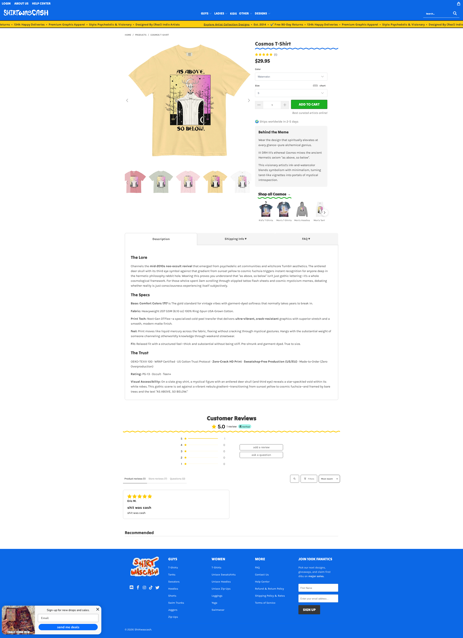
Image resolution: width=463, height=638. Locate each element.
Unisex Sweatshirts (224, 574)
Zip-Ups (173, 616)
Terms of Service (265, 602)
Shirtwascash (143, 629)
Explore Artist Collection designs (218, 24)
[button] (206, 13)
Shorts (172, 595)
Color (258, 69)
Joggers (172, 609)
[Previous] (127, 100)
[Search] (454, 14)
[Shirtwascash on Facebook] (138, 587)
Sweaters (174, 581)
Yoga (214, 602)
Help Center (262, 581)
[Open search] (294, 479)
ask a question (261, 455)
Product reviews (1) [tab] (135, 478)
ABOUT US (21, 3)
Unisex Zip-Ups (221, 588)
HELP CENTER (41, 3)
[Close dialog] (99, 609)
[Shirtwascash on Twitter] (157, 587)
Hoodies (173, 588)
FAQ (257, 567)
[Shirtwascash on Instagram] (144, 587)
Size (290, 85)
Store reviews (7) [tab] (157, 478)
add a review (261, 447)
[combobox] (441, 14)
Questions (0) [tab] (177, 478)
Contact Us (262, 574)
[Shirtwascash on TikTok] (151, 587)
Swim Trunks (176, 602)
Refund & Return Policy (269, 588)
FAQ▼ (306, 239)
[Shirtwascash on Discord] (131, 587)
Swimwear (218, 609)
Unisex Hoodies (221, 581)
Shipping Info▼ (236, 239)
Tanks (171, 574)
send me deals (70, 627)
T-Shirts (173, 567)
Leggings (217, 595)
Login (6, 3)
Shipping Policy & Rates (270, 595)
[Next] (249, 100)
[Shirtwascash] (26, 13)
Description (161, 239)
